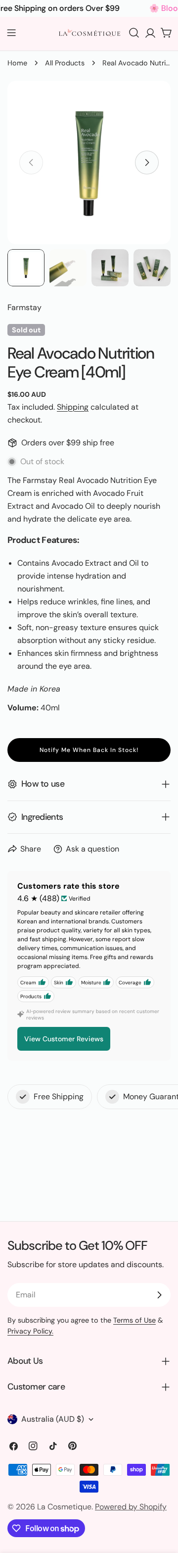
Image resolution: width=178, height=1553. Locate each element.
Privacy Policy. (30, 1331)
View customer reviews (63, 1038)
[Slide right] (147, 162)
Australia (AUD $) (52, 1419)
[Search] (134, 33)
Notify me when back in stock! (89, 750)
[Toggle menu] (11, 33)
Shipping (73, 407)
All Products (65, 62)
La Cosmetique (64, 1506)
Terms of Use (134, 1320)
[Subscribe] (159, 1295)
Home (17, 62)
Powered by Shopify (131, 1506)
